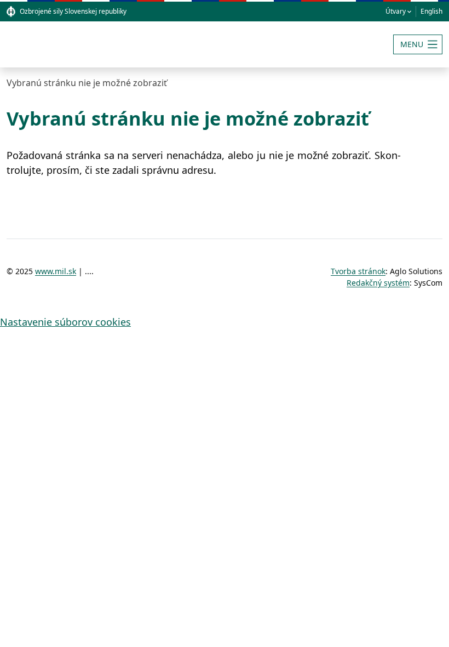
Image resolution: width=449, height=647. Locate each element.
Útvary (395, 11)
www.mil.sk (55, 271)
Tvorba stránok (358, 271)
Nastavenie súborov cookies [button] (65, 321)
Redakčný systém (378, 282)
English (431, 11)
